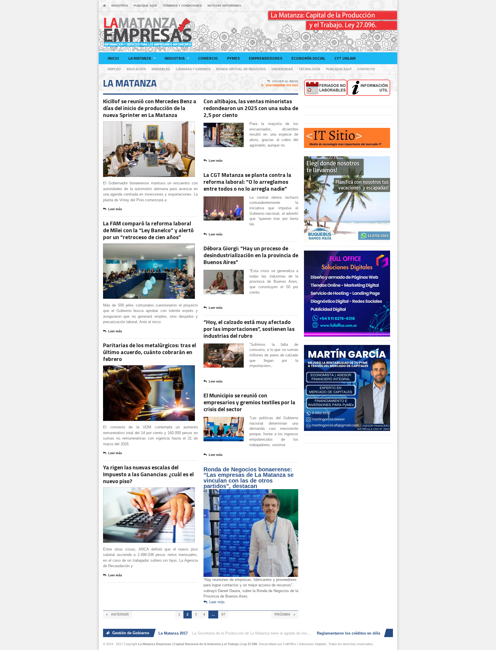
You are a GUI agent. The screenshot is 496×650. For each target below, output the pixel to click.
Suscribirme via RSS (282, 85)
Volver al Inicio (285, 81)
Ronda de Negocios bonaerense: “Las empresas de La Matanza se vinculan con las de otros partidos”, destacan (249, 477)
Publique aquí (145, 5)
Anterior (119, 614)
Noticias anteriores (224, 5)
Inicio (113, 58)
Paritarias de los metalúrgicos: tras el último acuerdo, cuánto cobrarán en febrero (149, 352)
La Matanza (139, 58)
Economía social (308, 58)
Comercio (208, 58)
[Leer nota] (156, 126)
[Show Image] (142, 126)
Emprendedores (265, 58)
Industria (174, 58)
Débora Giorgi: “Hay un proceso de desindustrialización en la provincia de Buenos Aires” (251, 255)
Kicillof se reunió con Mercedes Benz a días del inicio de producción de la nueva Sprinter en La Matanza (149, 108)
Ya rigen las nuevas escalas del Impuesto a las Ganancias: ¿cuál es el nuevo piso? (148, 474)
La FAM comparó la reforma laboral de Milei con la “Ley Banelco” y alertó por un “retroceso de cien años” (148, 230)
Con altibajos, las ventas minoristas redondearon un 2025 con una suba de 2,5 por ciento (251, 108)
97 (223, 614)
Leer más (115, 209)
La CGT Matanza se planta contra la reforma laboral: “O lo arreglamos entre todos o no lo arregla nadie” (247, 181)
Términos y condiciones (182, 5)
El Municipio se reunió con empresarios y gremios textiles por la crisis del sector (249, 402)
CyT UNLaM (345, 58)
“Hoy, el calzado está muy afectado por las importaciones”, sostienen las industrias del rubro (249, 328)
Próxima (282, 614)
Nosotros (119, 5)
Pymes (233, 58)
